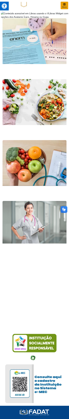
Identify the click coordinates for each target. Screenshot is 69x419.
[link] (4, 6)
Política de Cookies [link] (15, 318)
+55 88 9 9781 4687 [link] (16, 306)
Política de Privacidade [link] (17, 312)
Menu (64, 7)
